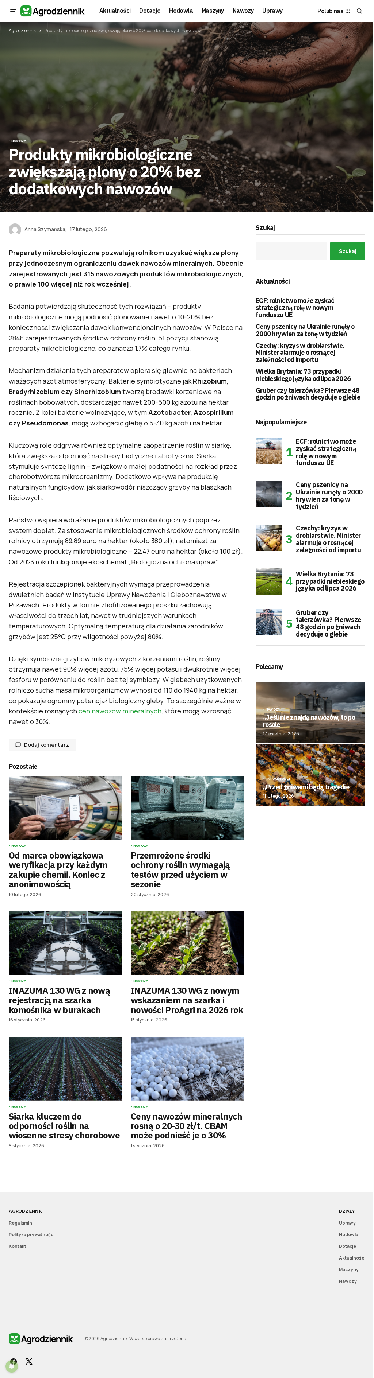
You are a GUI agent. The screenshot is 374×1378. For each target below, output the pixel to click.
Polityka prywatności (31, 1234)
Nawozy (18, 141)
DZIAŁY (347, 1211)
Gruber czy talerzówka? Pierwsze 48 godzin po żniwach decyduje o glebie (308, 394)
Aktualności (278, 779)
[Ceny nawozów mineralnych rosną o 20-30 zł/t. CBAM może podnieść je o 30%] (187, 1068)
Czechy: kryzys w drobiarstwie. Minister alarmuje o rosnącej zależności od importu (300, 352)
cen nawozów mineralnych (120, 710)
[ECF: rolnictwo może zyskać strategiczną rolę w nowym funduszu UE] (269, 451)
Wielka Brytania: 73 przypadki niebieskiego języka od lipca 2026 (303, 375)
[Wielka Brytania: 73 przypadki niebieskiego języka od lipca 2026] (269, 581)
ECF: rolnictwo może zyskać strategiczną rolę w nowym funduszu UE (295, 308)
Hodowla (348, 1234)
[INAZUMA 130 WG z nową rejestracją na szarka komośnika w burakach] (65, 943)
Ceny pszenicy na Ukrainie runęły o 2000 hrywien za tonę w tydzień (305, 330)
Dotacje (347, 1246)
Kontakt (17, 1246)
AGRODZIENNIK (25, 1211)
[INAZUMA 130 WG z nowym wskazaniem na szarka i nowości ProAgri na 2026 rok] (187, 943)
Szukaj (265, 228)
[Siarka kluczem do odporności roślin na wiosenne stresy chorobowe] (65, 1068)
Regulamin (20, 1223)
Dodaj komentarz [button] (46, 744)
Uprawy (347, 1223)
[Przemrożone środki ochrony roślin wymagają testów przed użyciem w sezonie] (187, 808)
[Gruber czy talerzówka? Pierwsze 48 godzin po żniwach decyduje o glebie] (269, 622)
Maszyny (349, 1269)
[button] (13, 11)
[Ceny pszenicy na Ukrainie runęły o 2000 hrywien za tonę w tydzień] (269, 494)
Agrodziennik (22, 30)
